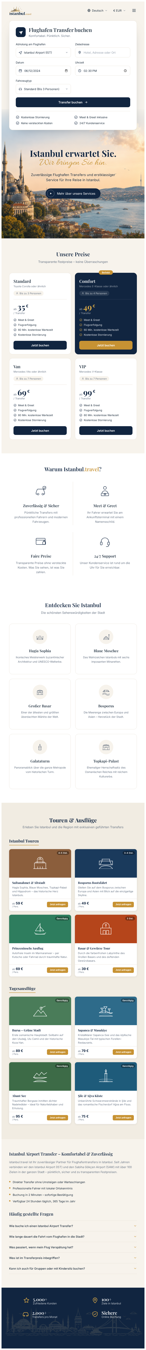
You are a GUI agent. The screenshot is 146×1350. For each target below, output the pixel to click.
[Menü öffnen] (134, 10)
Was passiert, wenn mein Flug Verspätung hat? (41, 1247)
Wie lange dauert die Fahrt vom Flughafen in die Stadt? (46, 1236)
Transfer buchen (70, 102)
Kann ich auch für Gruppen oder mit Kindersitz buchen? (47, 1268)
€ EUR (117, 10)
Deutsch (97, 10)
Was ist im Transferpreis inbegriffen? (34, 1258)
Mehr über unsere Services (76, 193)
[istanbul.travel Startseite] (20, 10)
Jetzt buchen (40, 345)
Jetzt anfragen (57, 904)
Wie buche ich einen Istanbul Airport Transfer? (41, 1226)
